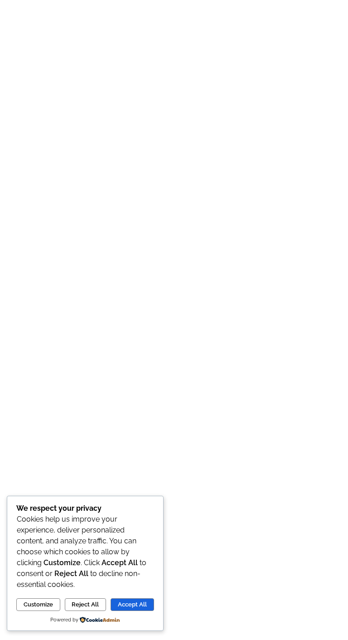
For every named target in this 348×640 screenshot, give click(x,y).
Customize (38, 604)
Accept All (132, 604)
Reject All (85, 604)
